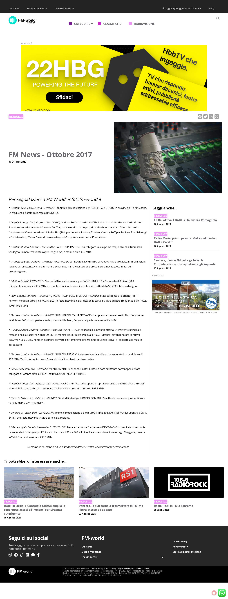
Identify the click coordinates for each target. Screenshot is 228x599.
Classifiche (112, 24)
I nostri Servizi (63, 8)
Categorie (82, 24)
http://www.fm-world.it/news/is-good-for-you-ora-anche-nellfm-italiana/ (64, 237)
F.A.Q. (212, 8)
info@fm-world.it (84, 199)
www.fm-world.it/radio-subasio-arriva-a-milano (68, 359)
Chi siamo (14, 8)
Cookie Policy (180, 541)
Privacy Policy (180, 546)
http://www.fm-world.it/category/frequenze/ (103, 447)
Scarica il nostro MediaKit (187, 551)
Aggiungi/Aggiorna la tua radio (183, 8)
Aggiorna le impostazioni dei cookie (133, 568)
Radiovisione (144, 24)
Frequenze (16, 117)
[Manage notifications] (214, 592)
